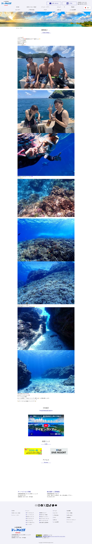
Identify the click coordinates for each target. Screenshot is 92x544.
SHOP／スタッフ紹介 (31, 7)
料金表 (72, 7)
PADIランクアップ (30, 516)
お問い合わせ (55, 3)
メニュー (59, 7)
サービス (55, 510)
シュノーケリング (30, 514)
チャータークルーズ (44, 520)
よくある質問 (73, 9)
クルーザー (17, 9)
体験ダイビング (43, 512)
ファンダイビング (30, 512)
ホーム (17, 28)
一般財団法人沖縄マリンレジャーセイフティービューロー (53, 536)
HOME (17, 7)
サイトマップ (69, 522)
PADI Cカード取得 (43, 514)
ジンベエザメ (29, 524)
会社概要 (69, 510)
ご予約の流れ (31, 9)
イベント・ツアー (45, 7)
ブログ (45, 9)
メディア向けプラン (31, 522)
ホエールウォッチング (44, 518)
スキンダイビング (30, 518)
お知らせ (59, 9)
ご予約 (70, 3)
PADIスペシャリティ (44, 516)
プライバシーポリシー (71, 519)
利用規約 (69, 517)
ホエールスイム (30, 520)
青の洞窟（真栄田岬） (44, 522)
